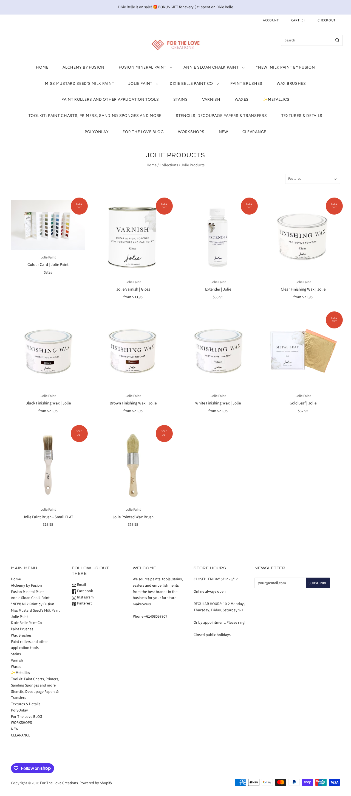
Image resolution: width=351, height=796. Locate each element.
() (298, 20)
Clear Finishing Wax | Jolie (303, 289)
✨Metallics (276, 99)
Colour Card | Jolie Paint (48, 265)
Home (42, 67)
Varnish (211, 99)
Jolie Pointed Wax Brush (133, 517)
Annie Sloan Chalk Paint (211, 67)
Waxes (242, 99)
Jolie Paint (140, 83)
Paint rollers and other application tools (110, 99)
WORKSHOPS (191, 132)
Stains (180, 99)
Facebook (84, 591)
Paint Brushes (246, 83)
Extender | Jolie (218, 289)
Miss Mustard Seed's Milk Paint (79, 83)
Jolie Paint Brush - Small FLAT (48, 517)
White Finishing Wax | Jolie (218, 403)
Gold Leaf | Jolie (303, 403)
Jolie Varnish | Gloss (133, 289)
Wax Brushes (291, 83)
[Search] (337, 40)
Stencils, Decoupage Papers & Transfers (221, 115)
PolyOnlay (96, 132)
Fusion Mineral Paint (142, 67)
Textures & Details (302, 115)
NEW (223, 132)
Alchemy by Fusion (83, 67)
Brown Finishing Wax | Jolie (133, 403)
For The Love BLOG (143, 132)
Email (81, 584)
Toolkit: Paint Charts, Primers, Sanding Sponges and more (95, 115)
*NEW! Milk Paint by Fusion (285, 67)
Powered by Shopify (96, 783)
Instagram (85, 597)
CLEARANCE (254, 132)
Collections (169, 165)
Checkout (327, 20)
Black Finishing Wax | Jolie (48, 403)
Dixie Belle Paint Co (191, 83)
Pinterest (84, 603)
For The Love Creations (59, 783)
